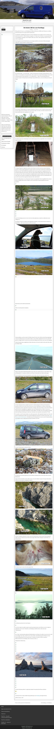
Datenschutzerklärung (5, 711)
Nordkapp (38, 695)
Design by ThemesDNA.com (27, 727)
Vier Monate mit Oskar (6, 143)
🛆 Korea (3, 147)
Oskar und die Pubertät (6, 141)
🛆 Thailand (4, 145)
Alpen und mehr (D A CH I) (6, 709)
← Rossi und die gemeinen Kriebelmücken (22, 702)
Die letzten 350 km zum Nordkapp (34, 28)
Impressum (3, 713)
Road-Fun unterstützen (5, 719)
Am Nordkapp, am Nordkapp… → (47, 702)
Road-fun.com (27, 20)
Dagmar (31, 29)
